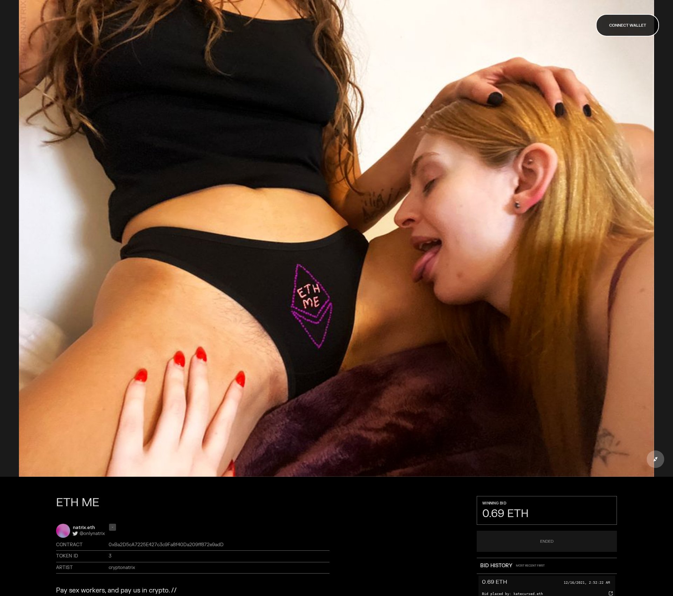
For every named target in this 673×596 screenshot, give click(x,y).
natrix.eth (84, 527)
